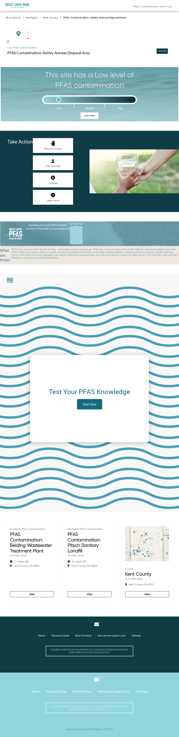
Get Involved (53, 166)
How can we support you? (112, 635)
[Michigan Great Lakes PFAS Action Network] (17, 5)
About (41, 635)
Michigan (31, 17)
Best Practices (83, 635)
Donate (53, 183)
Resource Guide (60, 635)
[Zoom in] (28, 33)
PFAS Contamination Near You (152, 6)
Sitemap (136, 635)
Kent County (50, 17)
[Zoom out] (28, 38)
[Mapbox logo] (8, 42)
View (32, 594)
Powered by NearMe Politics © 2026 (89, 729)
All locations (13, 17)
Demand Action (53, 148)
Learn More (89, 116)
